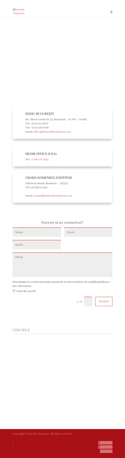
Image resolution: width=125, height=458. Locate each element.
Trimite (104, 301)
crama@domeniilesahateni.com (53, 196)
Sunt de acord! (26, 291)
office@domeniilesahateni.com (52, 132)
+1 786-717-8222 (39, 159)
